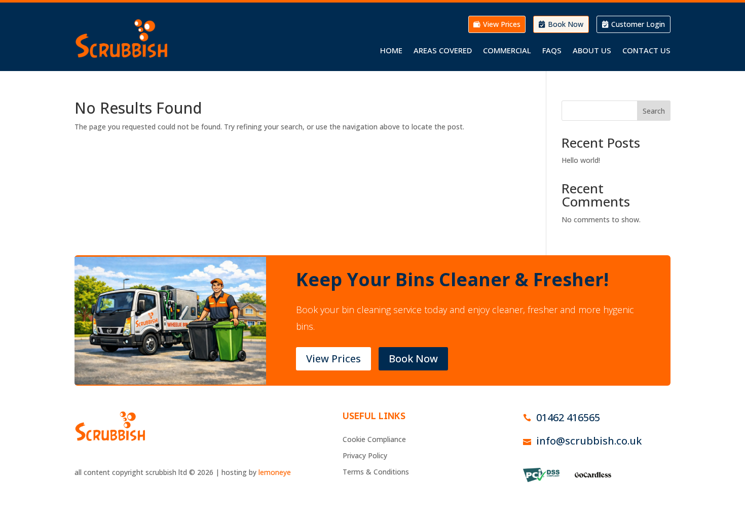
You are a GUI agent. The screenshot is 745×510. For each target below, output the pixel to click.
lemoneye (274, 472)
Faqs (552, 51)
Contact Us (646, 51)
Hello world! (581, 160)
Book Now (565, 24)
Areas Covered (443, 51)
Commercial (507, 51)
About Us (592, 51)
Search (654, 111)
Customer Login (638, 24)
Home (391, 51)
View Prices (501, 24)
